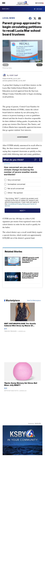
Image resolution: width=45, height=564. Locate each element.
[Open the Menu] (3, 3)
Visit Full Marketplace (34, 300)
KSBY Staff (14, 75)
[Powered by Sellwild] (38, 423)
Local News (9, 18)
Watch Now (39, 3)
